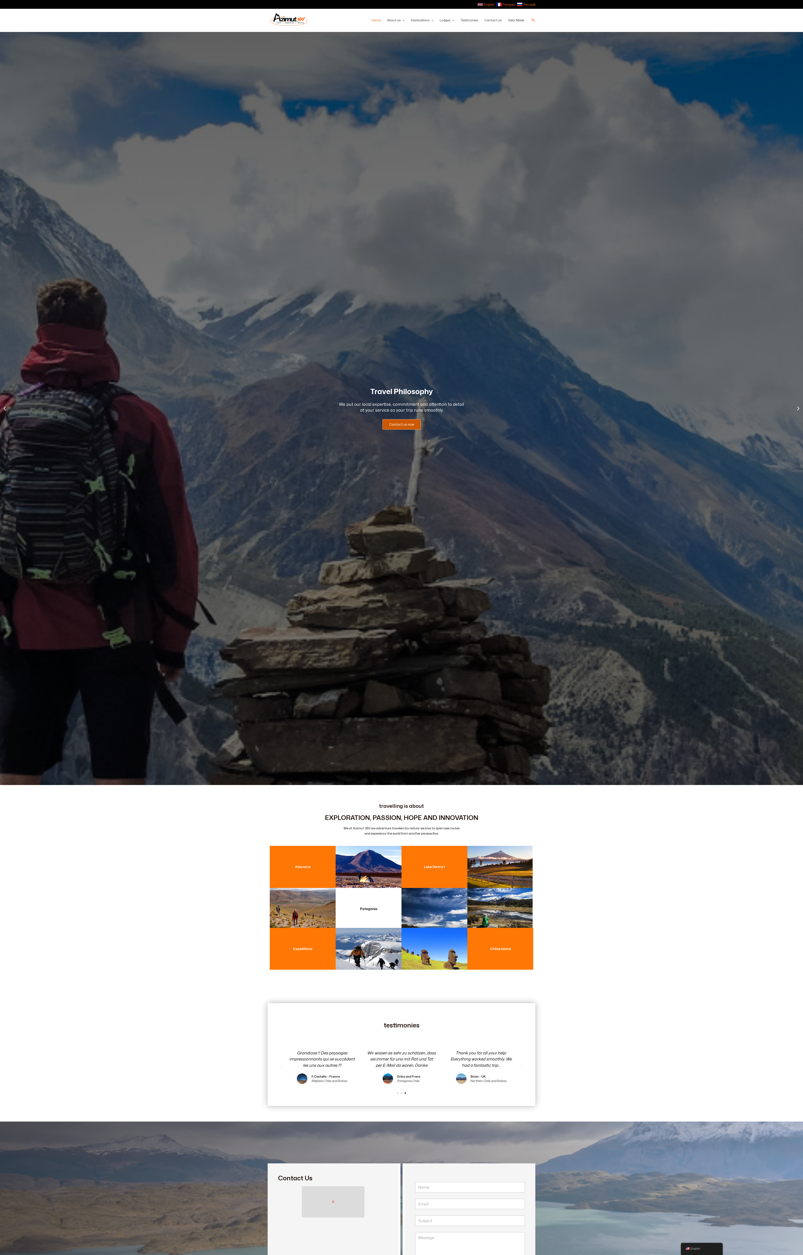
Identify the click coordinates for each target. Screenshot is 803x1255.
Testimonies (469, 20)
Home (376, 20)
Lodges (445, 20)
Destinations (420, 20)
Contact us (493, 20)
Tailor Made (516, 20)
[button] (403, 20)
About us (394, 20)
